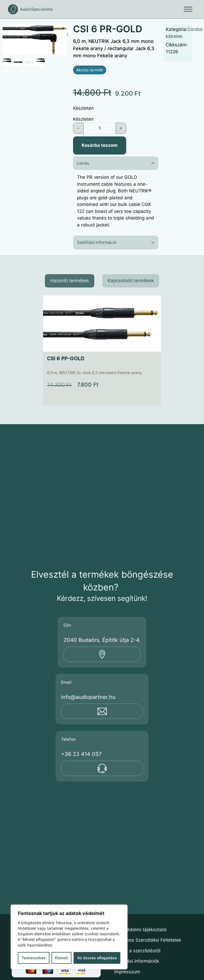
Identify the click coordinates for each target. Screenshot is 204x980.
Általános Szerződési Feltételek (147, 940)
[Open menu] (188, 9)
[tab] (69, 280)
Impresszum (127, 971)
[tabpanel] (102, 350)
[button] (60, 31)
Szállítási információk (136, 961)
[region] (69, 937)
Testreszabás (34, 957)
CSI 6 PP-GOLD (65, 358)
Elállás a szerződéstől (137, 950)
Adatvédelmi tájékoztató (140, 929)
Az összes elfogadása (97, 957)
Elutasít (61, 957)
